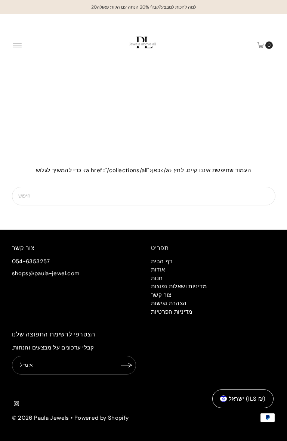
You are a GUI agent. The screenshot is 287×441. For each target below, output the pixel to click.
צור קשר (161, 295)
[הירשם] (126, 365)
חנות (157, 278)
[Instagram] (16, 404)
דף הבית (161, 261)
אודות (158, 269)
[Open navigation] (17, 45)
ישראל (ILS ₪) (247, 399)
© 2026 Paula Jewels (40, 418)
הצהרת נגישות (169, 303)
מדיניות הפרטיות (171, 312)
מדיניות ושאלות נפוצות (179, 286)
